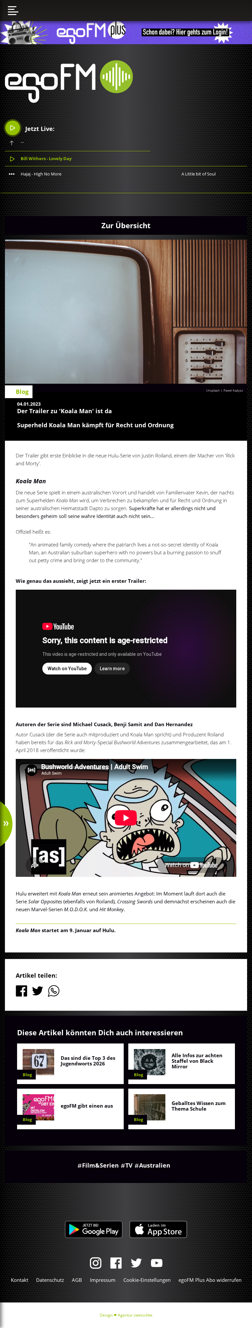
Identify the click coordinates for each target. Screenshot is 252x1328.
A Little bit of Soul (198, 174)
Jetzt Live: (39, 129)
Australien (154, 1165)
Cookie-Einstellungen (147, 1280)
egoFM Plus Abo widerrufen (210, 1280)
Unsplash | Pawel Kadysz (224, 390)
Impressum (103, 1280)
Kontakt (19, 1280)
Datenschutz (50, 1280)
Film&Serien (100, 1165)
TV (129, 1165)
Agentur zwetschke (135, 1315)
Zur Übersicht (126, 225)
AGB (77, 1280)
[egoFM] (69, 101)
